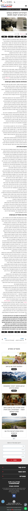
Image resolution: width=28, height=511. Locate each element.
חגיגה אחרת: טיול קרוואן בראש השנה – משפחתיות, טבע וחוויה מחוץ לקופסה (14, 410)
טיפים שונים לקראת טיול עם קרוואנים (14, 432)
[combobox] (21, 2)
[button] (26, 5)
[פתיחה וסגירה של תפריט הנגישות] (2, 501)
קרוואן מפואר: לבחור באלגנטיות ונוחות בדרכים (14, 387)
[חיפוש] (14, 2)
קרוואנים (7, 78)
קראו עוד (14, 369)
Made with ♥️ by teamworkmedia (14, 509)
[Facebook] (14, 495)
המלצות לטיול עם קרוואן (14, 366)
